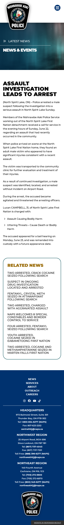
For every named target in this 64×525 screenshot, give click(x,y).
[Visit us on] (24, 401)
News (32, 379)
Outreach (32, 390)
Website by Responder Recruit (47, 523)
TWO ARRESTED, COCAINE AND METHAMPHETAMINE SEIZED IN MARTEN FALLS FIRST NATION (29, 350)
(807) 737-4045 (34, 446)
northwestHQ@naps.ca (32, 457)
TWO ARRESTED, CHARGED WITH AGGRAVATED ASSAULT (27, 307)
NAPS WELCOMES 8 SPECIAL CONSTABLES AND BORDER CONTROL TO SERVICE (27, 317)
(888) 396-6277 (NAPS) (37, 453)
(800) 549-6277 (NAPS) (37, 482)
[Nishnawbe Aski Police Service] (18, 13)
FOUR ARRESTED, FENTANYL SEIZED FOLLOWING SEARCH (27, 328)
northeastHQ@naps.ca (32, 485)
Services (32, 383)
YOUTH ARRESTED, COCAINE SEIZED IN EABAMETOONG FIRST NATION (28, 338)
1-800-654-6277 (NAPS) (34, 422)
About (32, 387)
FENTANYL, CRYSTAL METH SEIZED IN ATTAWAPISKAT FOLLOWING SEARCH (26, 296)
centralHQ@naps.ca (32, 429)
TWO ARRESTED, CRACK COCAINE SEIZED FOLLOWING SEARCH (31, 275)
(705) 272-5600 (34, 475)
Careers (32, 394)
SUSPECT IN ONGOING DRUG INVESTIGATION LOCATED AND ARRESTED (25, 284)
